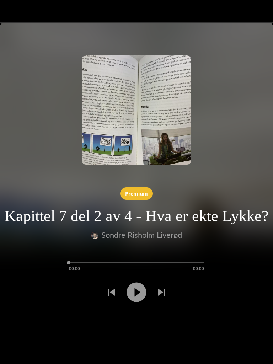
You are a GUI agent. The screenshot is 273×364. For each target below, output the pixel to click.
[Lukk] (11, 11)
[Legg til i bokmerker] (25, 317)
